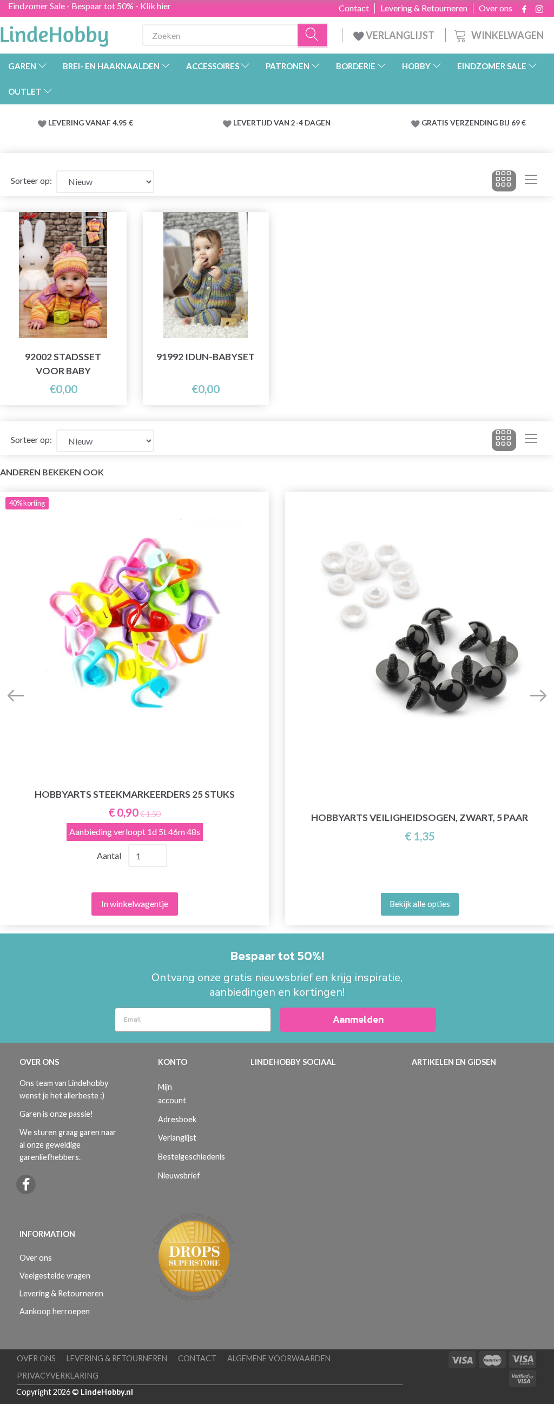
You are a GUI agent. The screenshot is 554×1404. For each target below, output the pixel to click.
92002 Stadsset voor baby (63, 363)
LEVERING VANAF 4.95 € (90, 122)
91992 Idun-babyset (205, 356)
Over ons (495, 8)
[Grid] (504, 181)
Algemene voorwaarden (279, 1358)
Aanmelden (358, 1019)
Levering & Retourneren (423, 8)
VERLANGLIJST (399, 35)
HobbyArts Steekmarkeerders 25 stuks (135, 794)
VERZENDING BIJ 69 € (488, 122)
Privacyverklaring (57, 1375)
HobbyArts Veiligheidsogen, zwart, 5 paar (419, 817)
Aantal (109, 855)
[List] (531, 181)
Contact (354, 8)
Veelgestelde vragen (54, 1275)
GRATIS (435, 122)
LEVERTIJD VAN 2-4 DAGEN (282, 122)
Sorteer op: (31, 180)
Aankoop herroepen (54, 1311)
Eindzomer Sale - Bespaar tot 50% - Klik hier (89, 6)
